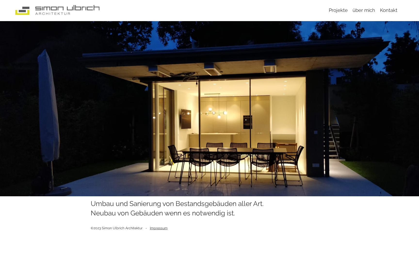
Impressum (159, 228)
